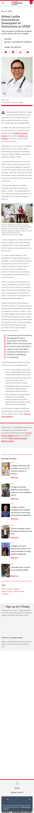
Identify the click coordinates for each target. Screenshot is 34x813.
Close (29, 801)
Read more (14, 477)
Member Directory (17, 792)
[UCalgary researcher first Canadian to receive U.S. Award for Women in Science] (5, 469)
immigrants (5, 594)
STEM (3, 589)
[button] (7, 52)
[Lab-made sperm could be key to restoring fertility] (5, 570)
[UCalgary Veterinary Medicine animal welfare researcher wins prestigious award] (5, 490)
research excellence (13, 589)
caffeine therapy (6, 591)
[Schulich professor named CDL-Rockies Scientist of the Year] (5, 531)
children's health (19, 591)
